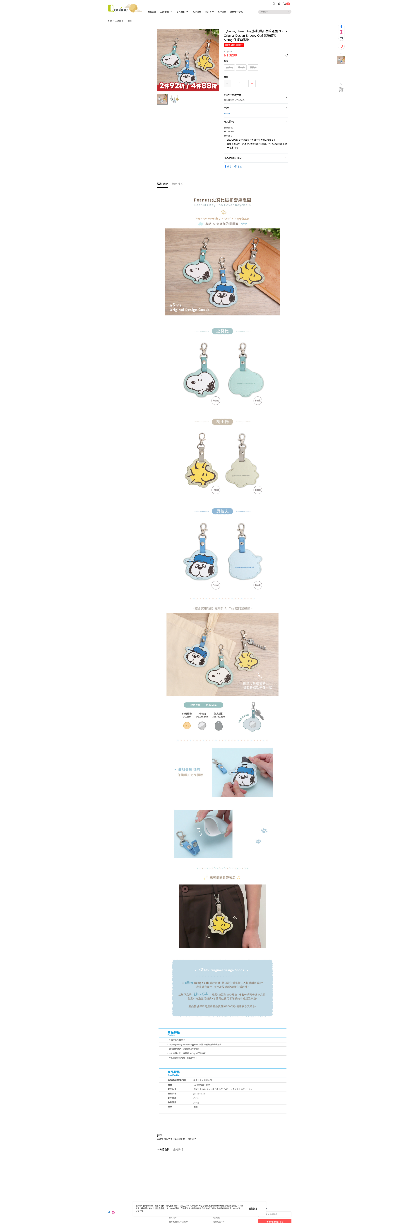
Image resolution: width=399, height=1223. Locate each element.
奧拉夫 (253, 67)
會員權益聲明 (218, 1222)
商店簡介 (173, 1218)
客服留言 (217, 1218)
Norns (227, 113)
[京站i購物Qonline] (125, 8)
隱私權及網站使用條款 (178, 1222)
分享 (229, 166)
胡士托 (241, 67)
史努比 (229, 67)
